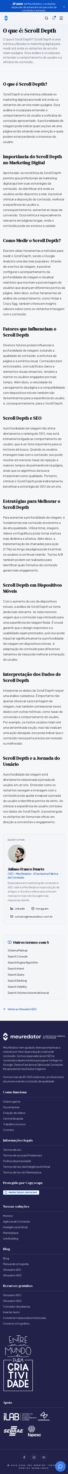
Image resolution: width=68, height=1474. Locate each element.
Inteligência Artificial (15, 1227)
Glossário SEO (12, 1269)
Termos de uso (12, 1149)
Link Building (10, 1238)
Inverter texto (11, 1312)
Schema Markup (18, 950)
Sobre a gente (11, 1101)
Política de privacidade (17, 1161)
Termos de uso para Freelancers (22, 1155)
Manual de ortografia (16, 1264)
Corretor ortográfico (16, 1323)
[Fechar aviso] (64, 6)
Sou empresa (11, 1107)
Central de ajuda (13, 1118)
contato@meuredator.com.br (34, 916)
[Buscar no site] (46, 18)
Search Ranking (17, 980)
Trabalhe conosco (14, 1124)
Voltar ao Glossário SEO (22, 1009)
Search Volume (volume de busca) (28, 992)
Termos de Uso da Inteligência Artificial (26, 1166)
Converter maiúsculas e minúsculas (24, 1317)
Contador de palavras (16, 1306)
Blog (6, 1258)
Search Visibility (17, 986)
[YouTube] (43, 1457)
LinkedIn (20, 908)
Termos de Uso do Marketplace (22, 1172)
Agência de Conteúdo (16, 1221)
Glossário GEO (12, 1275)
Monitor (8, 1215)
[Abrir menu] (61, 18)
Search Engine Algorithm (23, 962)
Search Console (18, 956)
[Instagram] (34, 1457)
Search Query (16, 974)
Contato (8, 1129)
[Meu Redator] (6, 18)
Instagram (42, 908)
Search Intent (16, 968)
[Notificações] (53, 18)
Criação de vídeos (14, 1112)
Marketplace (11, 1232)
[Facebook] (24, 1457)
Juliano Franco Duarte (26, 869)
